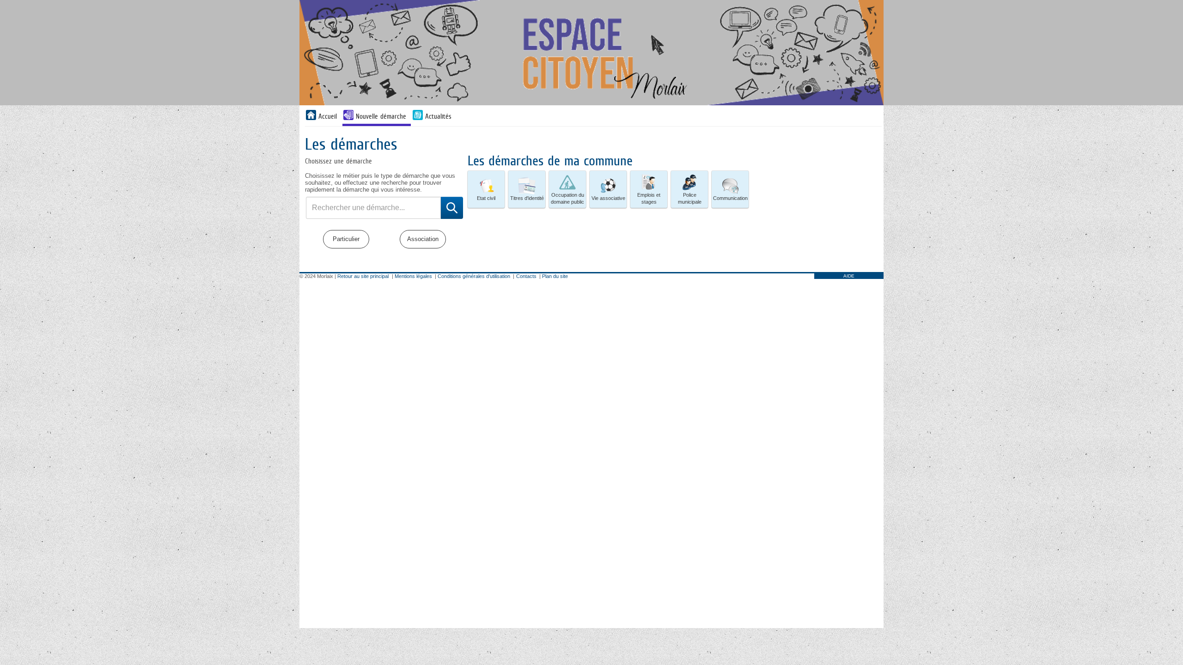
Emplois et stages (648, 198)
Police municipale (689, 198)
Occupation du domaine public (567, 198)
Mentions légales (413, 276)
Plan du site (555, 276)
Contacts (526, 276)
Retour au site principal (363, 276)
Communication (730, 198)
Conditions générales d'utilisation (474, 276)
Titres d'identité (527, 198)
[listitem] (486, 189)
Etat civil (486, 198)
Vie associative (608, 198)
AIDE (848, 275)
